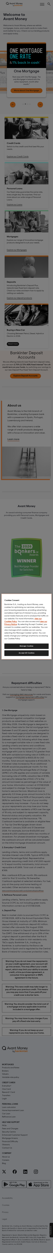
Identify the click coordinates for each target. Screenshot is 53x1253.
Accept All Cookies (26, 653)
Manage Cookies (26, 646)
